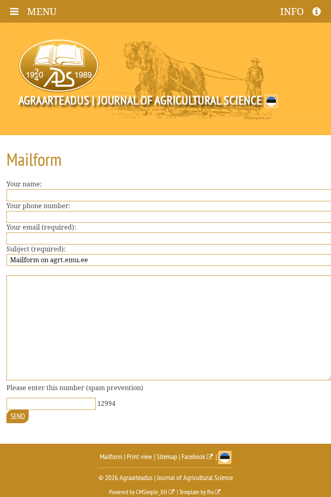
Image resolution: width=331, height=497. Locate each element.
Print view (139, 456)
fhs (210, 492)
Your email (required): (41, 227)
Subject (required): (36, 249)
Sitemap (167, 456)
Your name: (24, 184)
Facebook (193, 456)
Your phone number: (38, 206)
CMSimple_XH (151, 492)
